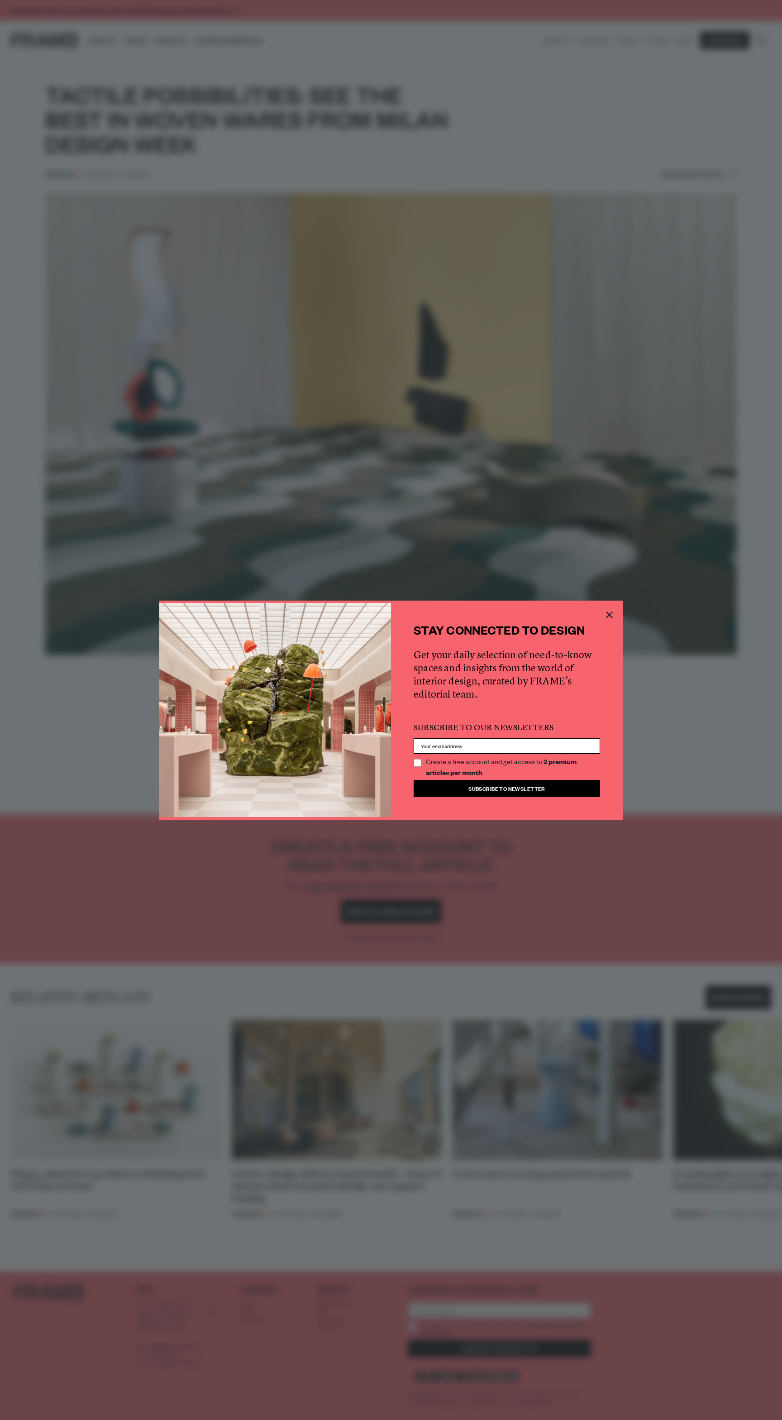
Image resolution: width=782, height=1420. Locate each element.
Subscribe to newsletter (506, 788)
